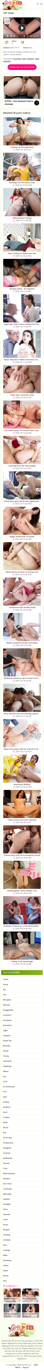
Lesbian (6, 1199)
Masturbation (9, 1173)
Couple (6, 1117)
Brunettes (7, 1025)
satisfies (7, 61)
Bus (4, 1132)
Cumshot (7, 1015)
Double (6, 1230)
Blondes (6, 1046)
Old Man (7, 1240)
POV (5, 1092)
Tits (4, 994)
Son (4, 1076)
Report (26, 1367)
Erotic (5, 1224)
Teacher (7, 1153)
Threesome (8, 1143)
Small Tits (7, 1040)
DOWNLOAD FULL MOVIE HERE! (22, 67)
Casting (6, 1235)
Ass (4, 989)
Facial (5, 1051)
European (7, 1020)
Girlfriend (7, 1061)
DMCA (17, 1367)
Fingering (7, 1066)
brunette (17, 59)
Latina (5, 1265)
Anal (5, 1112)
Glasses (6, 1214)
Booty (5, 1127)
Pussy (5, 984)
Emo (5, 1281)
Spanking (7, 1260)
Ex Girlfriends (9, 1086)
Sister (5, 1122)
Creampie (7, 1189)
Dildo (5, 1255)
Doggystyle (8, 1010)
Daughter (7, 1148)
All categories (9, 1286)
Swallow (6, 1107)
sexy (24, 59)
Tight (5, 1030)
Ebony (5, 1275)
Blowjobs (7, 1000)
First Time (7, 1184)
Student (6, 1178)
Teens (5, 979)
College (6, 1250)
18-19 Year (7, 1138)
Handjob (7, 1204)
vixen (37, 59)
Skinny (6, 1071)
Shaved (6, 1005)
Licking (6, 1102)
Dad (5, 1097)
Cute (5, 1081)
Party (5, 1209)
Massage (7, 1194)
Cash (5, 1219)
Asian (5, 1270)
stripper (30, 59)
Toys (5, 1168)
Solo (5, 1245)
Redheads (7, 1158)
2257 (36, 1365)
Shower (6, 1163)
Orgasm (6, 1035)
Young (6, 1056)
